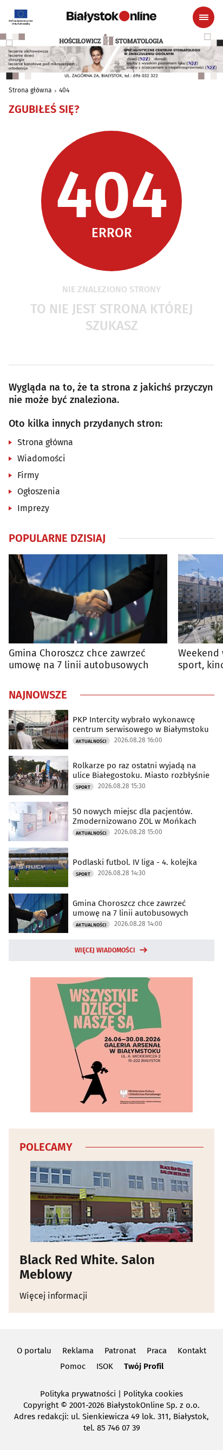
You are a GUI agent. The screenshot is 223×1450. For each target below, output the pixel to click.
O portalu (34, 1350)
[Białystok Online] (111, 17)
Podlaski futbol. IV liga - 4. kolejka (135, 862)
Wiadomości (41, 458)
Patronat (120, 1350)
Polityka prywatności (78, 1394)
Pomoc (73, 1366)
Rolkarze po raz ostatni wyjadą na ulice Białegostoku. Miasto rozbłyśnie (141, 770)
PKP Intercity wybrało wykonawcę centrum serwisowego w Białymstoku (141, 724)
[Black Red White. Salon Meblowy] (111, 1201)
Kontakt (192, 1350)
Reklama (78, 1350)
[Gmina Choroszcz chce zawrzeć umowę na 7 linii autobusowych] (88, 598)
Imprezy (33, 508)
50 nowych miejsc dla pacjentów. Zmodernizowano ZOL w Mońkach (134, 816)
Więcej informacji (53, 1296)
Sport (83, 787)
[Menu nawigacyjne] (203, 17)
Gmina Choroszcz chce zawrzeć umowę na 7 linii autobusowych (79, 659)
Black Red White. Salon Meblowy (87, 1267)
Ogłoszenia (38, 491)
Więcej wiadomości (105, 950)
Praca (157, 1350)
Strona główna (30, 90)
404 (64, 90)
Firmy (28, 475)
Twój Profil (143, 1366)
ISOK (104, 1366)
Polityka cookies (153, 1394)
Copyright (40, 1405)
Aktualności (91, 741)
